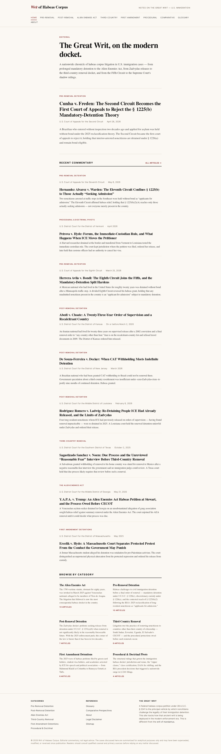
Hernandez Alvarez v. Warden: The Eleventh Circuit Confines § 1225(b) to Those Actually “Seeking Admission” (109, 191)
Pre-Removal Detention (72, 96)
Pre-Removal (47, 17)
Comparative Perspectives (99, 710)
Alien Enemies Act (87, 17)
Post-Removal (66, 17)
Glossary (183, 17)
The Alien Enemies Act (71, 485)
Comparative (167, 17)
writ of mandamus (165, 722)
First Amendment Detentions (75, 530)
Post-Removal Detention (73, 308)
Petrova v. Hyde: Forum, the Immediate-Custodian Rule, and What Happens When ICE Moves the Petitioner (106, 235)
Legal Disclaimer (94, 719)
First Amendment (130, 17)
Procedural (150, 17)
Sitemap (90, 724)
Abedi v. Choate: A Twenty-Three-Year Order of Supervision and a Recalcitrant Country (105, 316)
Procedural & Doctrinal (42, 728)
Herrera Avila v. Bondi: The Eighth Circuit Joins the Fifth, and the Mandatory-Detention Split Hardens (105, 280)
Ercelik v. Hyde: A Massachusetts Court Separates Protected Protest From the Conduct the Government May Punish (107, 545)
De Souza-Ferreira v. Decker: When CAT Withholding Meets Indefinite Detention (108, 361)
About (34, 22)
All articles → (153, 163)
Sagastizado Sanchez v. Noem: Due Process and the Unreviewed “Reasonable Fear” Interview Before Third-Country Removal (103, 457)
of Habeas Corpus (49, 7)
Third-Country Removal (72, 441)
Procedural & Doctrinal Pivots (77, 220)
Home (34, 17)
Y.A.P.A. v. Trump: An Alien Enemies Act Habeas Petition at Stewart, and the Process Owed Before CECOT (107, 501)
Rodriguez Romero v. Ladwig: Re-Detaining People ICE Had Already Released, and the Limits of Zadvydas (107, 412)
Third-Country (109, 17)
